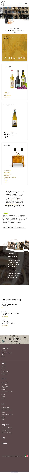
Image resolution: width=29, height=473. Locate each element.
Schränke (6, 175)
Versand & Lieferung (6, 427)
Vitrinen (6, 182)
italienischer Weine (16, 199)
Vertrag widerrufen (14, 472)
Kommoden (7, 172)
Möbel (3, 379)
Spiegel (3, 417)
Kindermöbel (7, 170)
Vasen (2, 419)
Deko (3, 404)
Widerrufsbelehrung (6, 432)
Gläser (3, 412)
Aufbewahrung (5, 407)
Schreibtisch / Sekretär (10, 177)
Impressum (4, 350)
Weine (3, 363)
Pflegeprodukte (8, 173)
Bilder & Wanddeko (6, 409)
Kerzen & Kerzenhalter (7, 414)
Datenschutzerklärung (6, 352)
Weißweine (7, 97)
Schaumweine (7, 95)
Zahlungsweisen (5, 430)
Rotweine (6, 93)
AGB (2, 354)
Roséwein (6, 92)
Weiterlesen (4, 307)
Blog (3, 438)
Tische (5, 180)
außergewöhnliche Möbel (12, 204)
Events (4, 443)
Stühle (5, 178)
